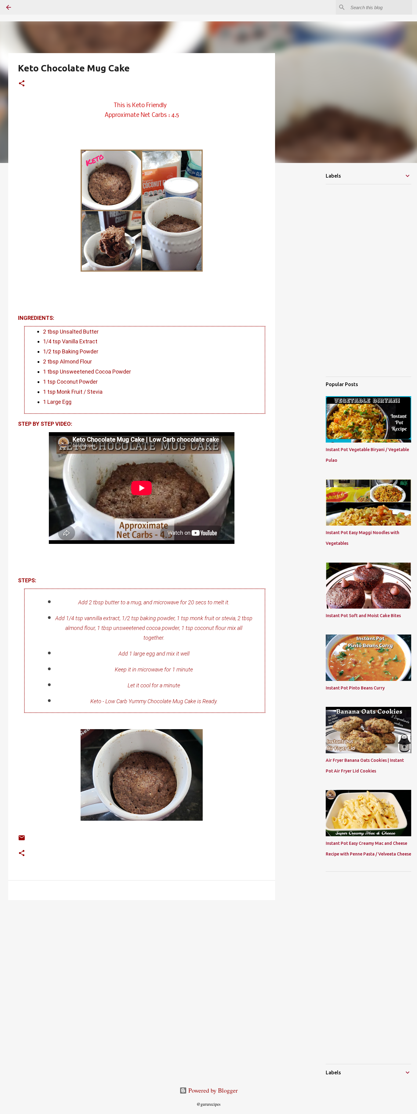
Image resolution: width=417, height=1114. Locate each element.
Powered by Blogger (212, 1090)
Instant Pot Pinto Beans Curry (355, 687)
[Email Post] (21, 839)
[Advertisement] (44, 947)
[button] (21, 84)
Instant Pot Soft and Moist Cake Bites (363, 615)
